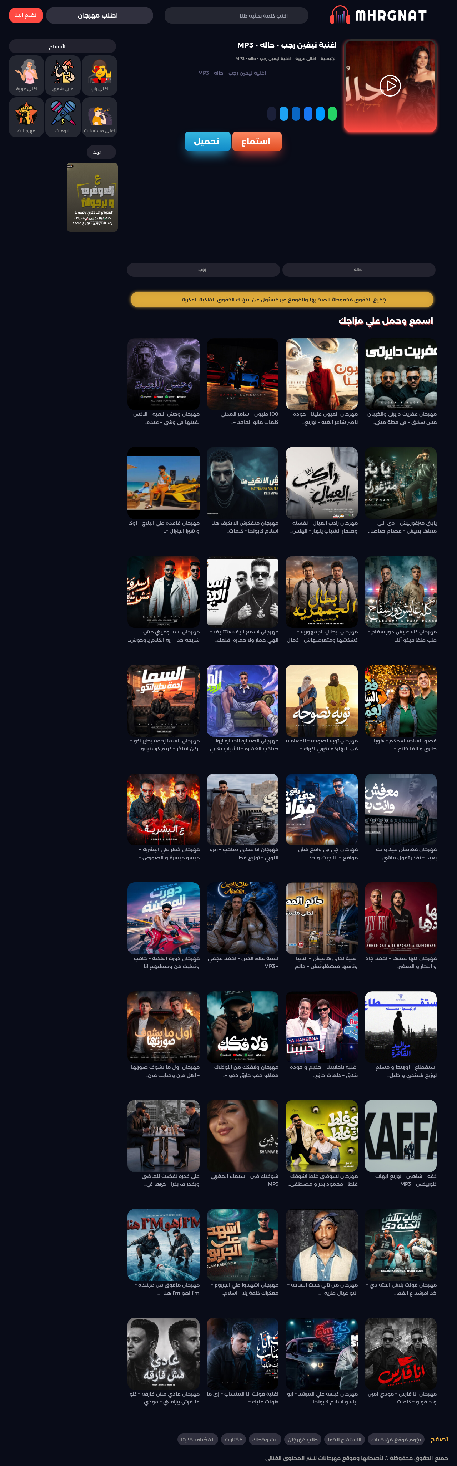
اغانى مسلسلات (99, 130)
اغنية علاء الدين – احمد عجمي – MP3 (243, 962)
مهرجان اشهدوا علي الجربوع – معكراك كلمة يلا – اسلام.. (244, 1289)
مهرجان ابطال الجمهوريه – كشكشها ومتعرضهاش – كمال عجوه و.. (322, 637)
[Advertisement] (282, 205)
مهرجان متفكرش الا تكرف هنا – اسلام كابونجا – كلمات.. (243, 527)
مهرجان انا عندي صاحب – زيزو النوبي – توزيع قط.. (244, 853)
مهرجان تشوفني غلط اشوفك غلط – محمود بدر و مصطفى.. (323, 1180)
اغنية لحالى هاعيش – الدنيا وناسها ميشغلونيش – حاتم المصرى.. (326, 963)
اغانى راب (99, 89)
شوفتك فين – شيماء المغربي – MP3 (242, 1180)
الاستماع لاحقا (344, 1439)
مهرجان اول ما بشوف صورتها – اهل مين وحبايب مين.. (165, 1071)
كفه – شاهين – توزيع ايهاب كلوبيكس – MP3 (406, 1180)
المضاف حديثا (198, 1439)
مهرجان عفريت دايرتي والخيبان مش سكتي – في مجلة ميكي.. (402, 418)
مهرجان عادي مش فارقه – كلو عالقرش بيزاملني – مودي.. (165, 1398)
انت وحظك (265, 1439)
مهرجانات (26, 130)
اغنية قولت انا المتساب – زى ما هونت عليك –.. (242, 1398)
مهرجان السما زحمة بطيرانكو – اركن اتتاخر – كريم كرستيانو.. (165, 744)
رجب (202, 269)
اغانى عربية (26, 89)
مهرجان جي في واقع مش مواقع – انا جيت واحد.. (328, 853)
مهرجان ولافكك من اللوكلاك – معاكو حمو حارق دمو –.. (244, 1071)
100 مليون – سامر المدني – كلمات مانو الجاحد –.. (247, 418)
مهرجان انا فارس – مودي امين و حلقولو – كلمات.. (402, 1398)
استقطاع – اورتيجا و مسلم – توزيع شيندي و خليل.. (404, 1071)
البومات (63, 130)
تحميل (206, 141)
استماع (255, 141)
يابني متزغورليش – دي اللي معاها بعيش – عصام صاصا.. (402, 527)
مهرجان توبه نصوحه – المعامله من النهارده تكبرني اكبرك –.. (322, 744)
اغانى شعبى (63, 89)
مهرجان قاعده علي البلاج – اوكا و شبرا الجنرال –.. (164, 527)
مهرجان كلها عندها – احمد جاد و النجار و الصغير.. (401, 962)
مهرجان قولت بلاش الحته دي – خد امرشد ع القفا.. (401, 1289)
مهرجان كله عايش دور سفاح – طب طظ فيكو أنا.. (402, 635)
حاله (358, 269)
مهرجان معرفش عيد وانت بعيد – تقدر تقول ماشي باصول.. (406, 854)
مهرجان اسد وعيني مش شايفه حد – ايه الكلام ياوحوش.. (164, 635)
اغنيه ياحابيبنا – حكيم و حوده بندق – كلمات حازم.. (324, 1071)
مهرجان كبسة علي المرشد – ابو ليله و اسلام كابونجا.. (322, 1398)
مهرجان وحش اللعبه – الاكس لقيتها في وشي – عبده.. (166, 418)
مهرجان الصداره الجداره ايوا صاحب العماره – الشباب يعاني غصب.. (244, 746)
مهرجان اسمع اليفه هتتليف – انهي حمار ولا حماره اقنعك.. (244, 635)
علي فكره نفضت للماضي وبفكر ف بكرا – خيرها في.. (171, 1180)
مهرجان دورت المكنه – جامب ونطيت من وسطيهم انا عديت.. (167, 963)
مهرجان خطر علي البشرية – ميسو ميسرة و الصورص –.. (168, 853)
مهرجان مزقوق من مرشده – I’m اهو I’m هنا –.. (167, 1289)
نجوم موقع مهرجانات (396, 1439)
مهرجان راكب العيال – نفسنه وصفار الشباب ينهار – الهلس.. (324, 527)
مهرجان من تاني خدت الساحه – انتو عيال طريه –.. (322, 1289)
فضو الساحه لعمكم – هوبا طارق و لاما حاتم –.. (405, 744)
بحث (180, 15)
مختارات (233, 1439)
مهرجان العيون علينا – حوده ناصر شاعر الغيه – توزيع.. (325, 418)
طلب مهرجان (303, 1439)
